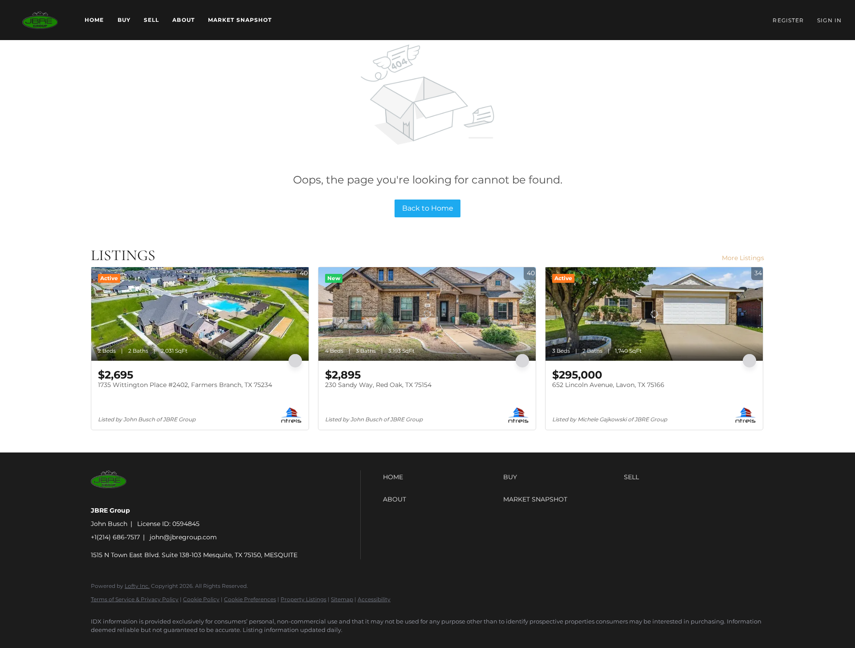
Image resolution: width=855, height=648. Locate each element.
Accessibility (374, 599)
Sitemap (342, 599)
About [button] (183, 19)
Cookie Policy (201, 599)
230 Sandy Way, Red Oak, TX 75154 (378, 385)
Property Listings (303, 599)
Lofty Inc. (137, 586)
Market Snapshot (240, 19)
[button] (40, 20)
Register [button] (788, 20)
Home (94, 19)
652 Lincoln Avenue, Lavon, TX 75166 (608, 385)
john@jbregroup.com (183, 537)
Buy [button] (124, 19)
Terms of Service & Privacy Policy (135, 599)
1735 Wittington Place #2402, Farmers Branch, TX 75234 (185, 385)
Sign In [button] (829, 20)
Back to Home (427, 208)
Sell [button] (151, 19)
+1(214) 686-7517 (115, 537)
